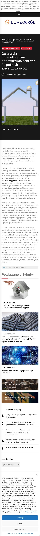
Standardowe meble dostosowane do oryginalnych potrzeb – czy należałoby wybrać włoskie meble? (19, 339)
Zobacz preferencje (20, 529)
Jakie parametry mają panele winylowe (19, 447)
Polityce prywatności (31, 512)
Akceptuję (20, 518)
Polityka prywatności (27, 533)
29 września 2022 (9, 303)
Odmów (20, 523)
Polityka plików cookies (13, 533)
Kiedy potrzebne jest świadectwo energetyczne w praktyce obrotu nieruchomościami (18, 432)
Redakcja (23, 74)
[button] (37, 474)
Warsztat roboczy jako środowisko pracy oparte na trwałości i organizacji (20, 441)
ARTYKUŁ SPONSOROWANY (10, 48)
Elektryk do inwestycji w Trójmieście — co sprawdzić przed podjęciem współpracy (20, 423)
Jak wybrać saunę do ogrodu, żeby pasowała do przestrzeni (21, 415)
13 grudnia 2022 (9, 334)
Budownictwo (26, 48)
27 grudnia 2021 (9, 368)
